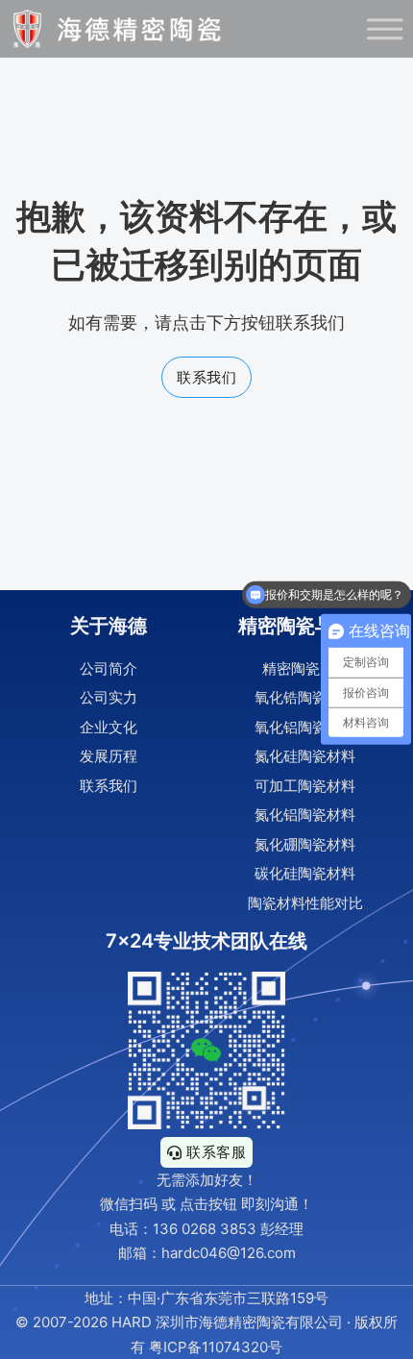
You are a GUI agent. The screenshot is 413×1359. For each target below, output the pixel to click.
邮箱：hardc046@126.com (207, 1253)
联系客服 (216, 1152)
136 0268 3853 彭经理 (228, 1229)
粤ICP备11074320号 (215, 1347)
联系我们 (206, 377)
